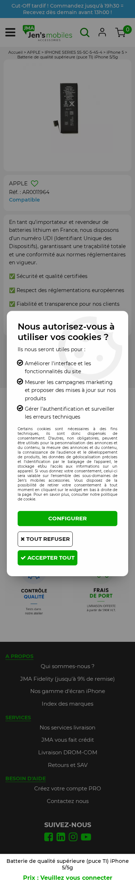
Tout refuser (47, 538)
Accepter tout (50, 557)
